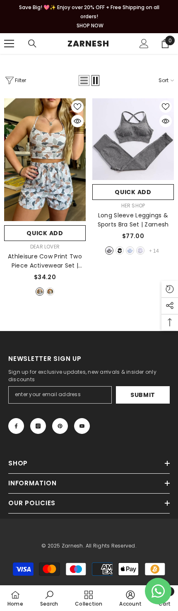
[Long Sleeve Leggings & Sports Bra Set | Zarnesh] (133, 139)
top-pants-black (119, 250)
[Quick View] (77, 121)
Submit (142, 395)
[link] (49, 598)
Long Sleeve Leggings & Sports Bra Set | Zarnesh (133, 220)
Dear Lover (45, 246)
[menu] (9, 44)
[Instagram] (38, 426)
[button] (84, 80)
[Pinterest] (60, 426)
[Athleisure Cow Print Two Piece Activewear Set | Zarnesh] (45, 159)
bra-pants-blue (130, 250)
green (50, 291)
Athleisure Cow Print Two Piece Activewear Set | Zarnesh (45, 261)
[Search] (32, 44)
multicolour (40, 291)
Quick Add (44, 233)
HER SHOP (133, 205)
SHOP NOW (90, 25)
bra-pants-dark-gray (109, 250)
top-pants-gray (140, 250)
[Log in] (144, 43)
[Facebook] (16, 426)
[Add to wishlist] (77, 106)
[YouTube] (82, 426)
